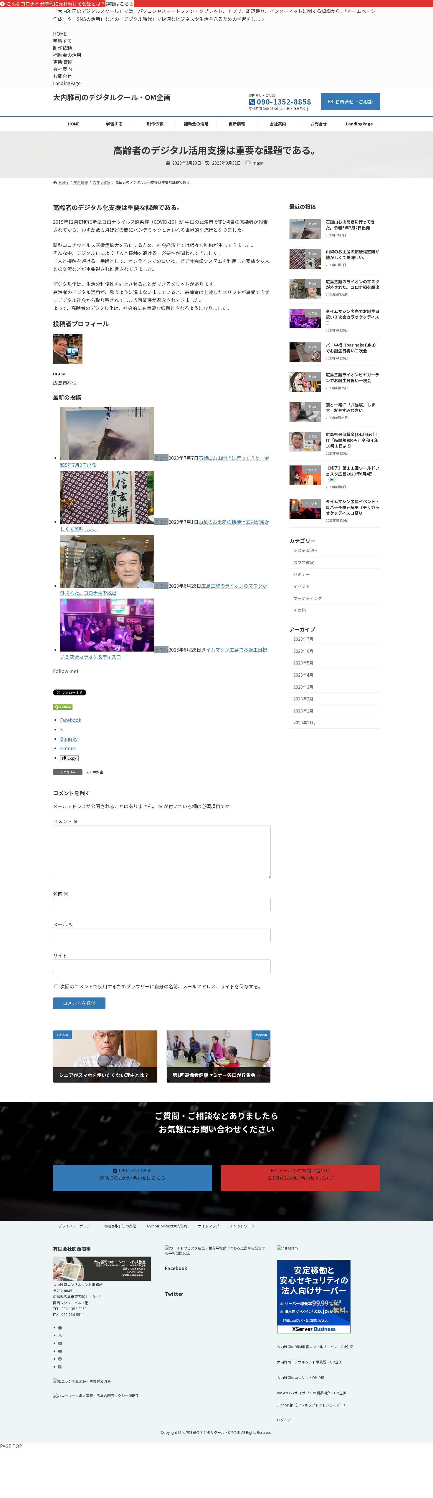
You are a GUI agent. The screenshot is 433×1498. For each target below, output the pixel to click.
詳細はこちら (119, 3)
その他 (161, 457)
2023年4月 (303, 675)
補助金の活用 (67, 54)
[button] (132, 1178)
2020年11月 (304, 723)
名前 (60, 893)
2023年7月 (303, 639)
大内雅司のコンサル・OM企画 (301, 1377)
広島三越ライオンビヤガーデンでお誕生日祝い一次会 (352, 378)
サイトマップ (208, 1225)
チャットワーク (242, 1225)
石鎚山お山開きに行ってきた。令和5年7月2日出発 (350, 225)
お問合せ (62, 75)
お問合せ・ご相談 (354, 101)
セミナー (301, 574)
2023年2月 (303, 699)
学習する (62, 40)
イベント (301, 586)
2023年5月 (303, 663)
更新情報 (62, 61)
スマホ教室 (94, 771)
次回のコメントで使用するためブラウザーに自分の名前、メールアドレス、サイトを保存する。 (161, 986)
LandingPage (67, 83)
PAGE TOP (11, 1445)
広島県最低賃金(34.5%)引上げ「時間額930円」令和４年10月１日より (352, 440)
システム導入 (305, 551)
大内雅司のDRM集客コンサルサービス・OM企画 (315, 1346)
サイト (60, 955)
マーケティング (307, 598)
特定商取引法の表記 (120, 1225)
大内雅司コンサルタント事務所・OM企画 (309, 1361)
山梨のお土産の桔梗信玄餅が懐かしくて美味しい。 (352, 254)
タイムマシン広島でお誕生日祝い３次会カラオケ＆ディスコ (352, 317)
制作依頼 (62, 47)
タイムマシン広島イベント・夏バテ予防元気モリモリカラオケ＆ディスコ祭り (352, 507)
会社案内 (62, 68)
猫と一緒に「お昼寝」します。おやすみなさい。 (350, 407)
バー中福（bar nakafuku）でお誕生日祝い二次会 (352, 348)
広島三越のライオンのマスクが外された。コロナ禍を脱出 (352, 284)
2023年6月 (303, 651)
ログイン (284, 1419)
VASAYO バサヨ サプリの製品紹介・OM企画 (311, 1392)
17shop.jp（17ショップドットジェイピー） (312, 1404)
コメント (65, 821)
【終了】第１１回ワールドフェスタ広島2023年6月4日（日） (352, 473)
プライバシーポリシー (76, 1225)
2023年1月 (303, 711)
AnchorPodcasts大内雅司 (167, 1225)
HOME (60, 33)
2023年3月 (303, 687)
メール (63, 924)
